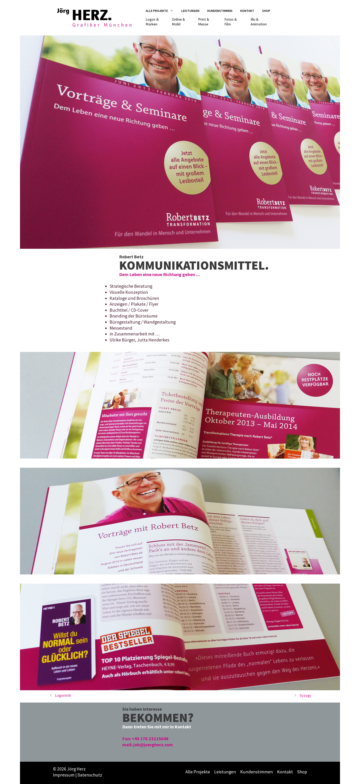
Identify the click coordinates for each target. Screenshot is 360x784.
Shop (266, 11)
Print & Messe (203, 21)
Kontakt (247, 11)
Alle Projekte (157, 11)
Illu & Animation (259, 21)
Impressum (64, 775)
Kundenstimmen (219, 11)
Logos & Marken (152, 21)
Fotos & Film (230, 21)
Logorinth (63, 695)
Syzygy (305, 695)
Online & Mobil (178, 21)
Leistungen (190, 11)
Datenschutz (90, 775)
